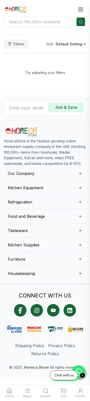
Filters (19, 44)
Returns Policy (45, 353)
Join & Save (66, 107)
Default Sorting (69, 44)
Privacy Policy (61, 345)
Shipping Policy (29, 345)
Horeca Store (36, 367)
